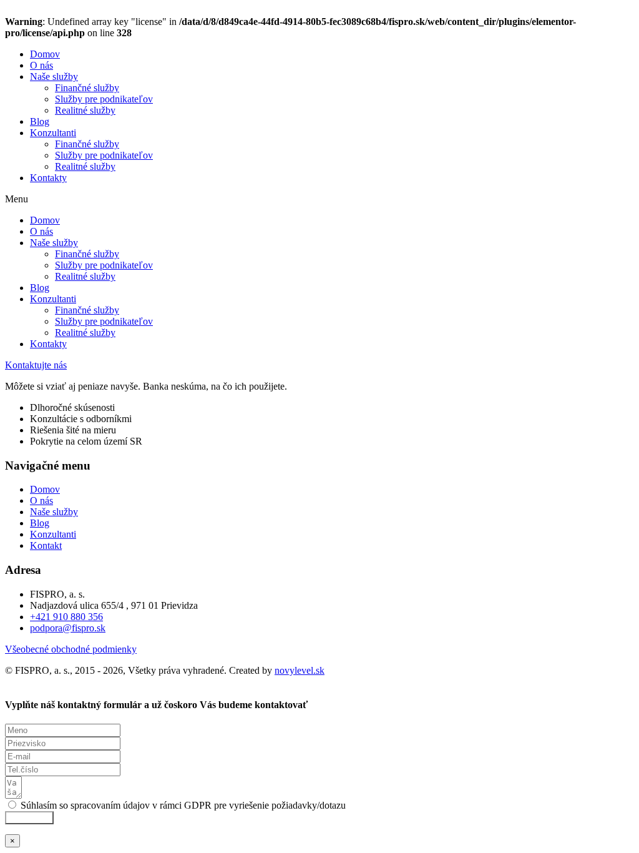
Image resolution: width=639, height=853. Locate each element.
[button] (319, 199)
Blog (39, 121)
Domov (45, 54)
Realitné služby (85, 110)
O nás (41, 65)
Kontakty (48, 177)
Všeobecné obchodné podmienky (71, 649)
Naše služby (54, 76)
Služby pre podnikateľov (104, 99)
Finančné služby (87, 87)
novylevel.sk (299, 670)
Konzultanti (53, 132)
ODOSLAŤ (29, 817)
